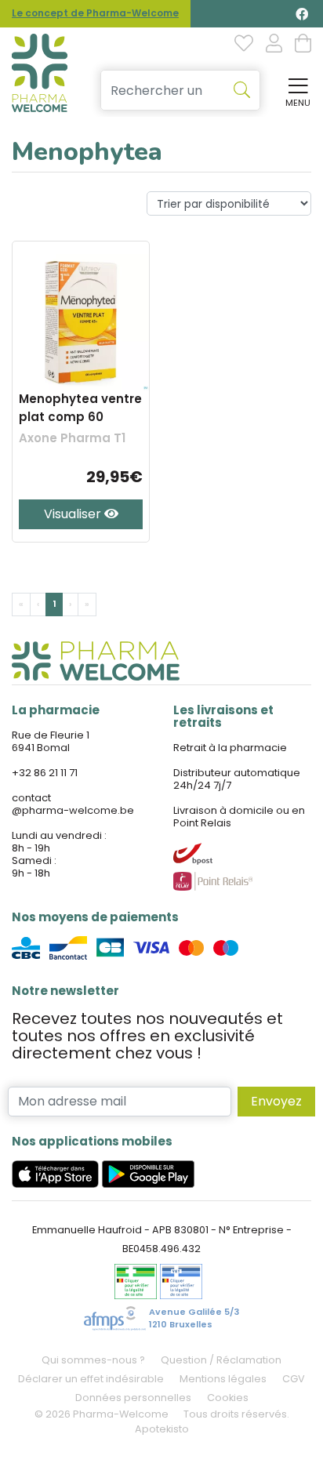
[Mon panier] (303, 45)
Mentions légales (223, 1378)
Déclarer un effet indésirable (91, 1378)
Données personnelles (133, 1397)
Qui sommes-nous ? (93, 1360)
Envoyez (276, 1101)
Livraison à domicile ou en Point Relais (239, 816)
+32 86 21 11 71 (45, 772)
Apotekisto (162, 1429)
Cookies (228, 1397)
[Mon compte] (274, 45)
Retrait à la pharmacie (230, 747)
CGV (293, 1378)
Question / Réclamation (221, 1360)
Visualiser (74, 514)
